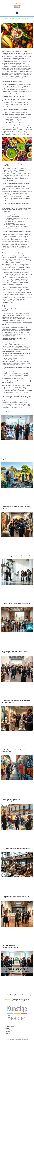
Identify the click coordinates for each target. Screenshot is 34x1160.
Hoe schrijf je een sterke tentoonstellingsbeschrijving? (10, 946)
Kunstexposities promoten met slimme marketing (16, 556)
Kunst (7, 1028)
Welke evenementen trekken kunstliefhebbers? (15, 848)
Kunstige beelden (10, 1026)
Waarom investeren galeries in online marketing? (16, 995)
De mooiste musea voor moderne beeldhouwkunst (16, 603)
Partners (7, 1033)
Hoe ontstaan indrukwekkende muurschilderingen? (10, 800)
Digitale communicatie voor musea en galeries (15, 459)
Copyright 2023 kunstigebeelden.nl (17, 1039)
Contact (7, 1031)
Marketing (7, 999)
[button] (17, 12)
